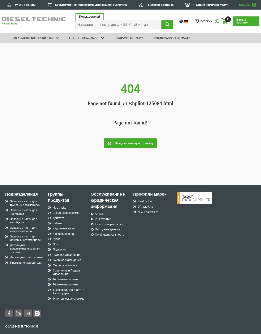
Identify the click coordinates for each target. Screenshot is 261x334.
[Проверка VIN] (217, 21)
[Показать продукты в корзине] (224, 21)
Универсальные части (172, 38)
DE (191, 21)
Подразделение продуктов (32, 38)
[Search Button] (167, 24)
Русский (206, 21)
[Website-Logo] (34, 21)
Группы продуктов (84, 38)
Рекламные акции (128, 38)
